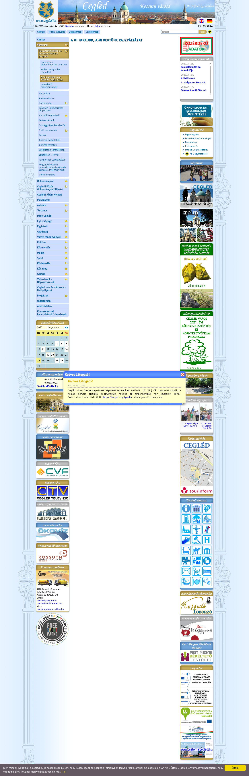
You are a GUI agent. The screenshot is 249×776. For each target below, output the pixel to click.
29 (62, 360)
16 (66, 349)
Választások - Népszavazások (45, 281)
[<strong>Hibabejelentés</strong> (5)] (206, 529)
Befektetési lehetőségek (52, 149)
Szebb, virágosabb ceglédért (50, 70)
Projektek (42, 295)
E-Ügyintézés (191, 146)
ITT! (63, 771)
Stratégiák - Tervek (49, 154)
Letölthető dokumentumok (49, 85)
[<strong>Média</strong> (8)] (186, 560)
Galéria (41, 273)
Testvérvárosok (47, 120)
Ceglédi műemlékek (49, 140)
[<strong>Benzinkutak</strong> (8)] (186, 518)
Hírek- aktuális (57, 31)
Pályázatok (43, 199)
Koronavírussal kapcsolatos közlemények (52, 313)
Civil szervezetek (48, 130)
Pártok (42, 135)
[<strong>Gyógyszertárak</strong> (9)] (196, 529)
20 (52, 354)
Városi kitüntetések (49, 115)
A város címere (47, 98)
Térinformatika (47, 174)
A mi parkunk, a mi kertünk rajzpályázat (52, 78)
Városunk (42, 44)
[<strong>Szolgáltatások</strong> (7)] (206, 581)
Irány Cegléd (44, 215)
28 (57, 360)
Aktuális (41, 205)
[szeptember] (67, 327)
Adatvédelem (44, 306)
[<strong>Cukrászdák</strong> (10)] (206, 518)
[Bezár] (182, 374)
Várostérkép (92, 31)
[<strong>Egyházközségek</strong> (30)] (186, 529)
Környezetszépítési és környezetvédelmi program (50, 53)
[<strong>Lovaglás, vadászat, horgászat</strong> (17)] (196, 550)
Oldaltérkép (75, 31)
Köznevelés (43, 247)
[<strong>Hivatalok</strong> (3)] (186, 539)
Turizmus (42, 210)
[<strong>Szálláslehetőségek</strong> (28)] (206, 571)
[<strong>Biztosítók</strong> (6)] (196, 518)
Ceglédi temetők (48, 145)
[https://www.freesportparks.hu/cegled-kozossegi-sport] (52, 644)
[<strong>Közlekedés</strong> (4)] (186, 550)
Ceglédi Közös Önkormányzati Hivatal (50, 188)
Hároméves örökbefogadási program (54, 63)
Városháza (44, 93)
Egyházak (42, 226)
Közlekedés (43, 263)
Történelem (45, 103)
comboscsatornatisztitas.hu (50, 609)
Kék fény (42, 268)
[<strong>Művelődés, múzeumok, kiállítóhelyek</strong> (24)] (206, 550)
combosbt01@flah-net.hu (49, 603)
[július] (65, 327)
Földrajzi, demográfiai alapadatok (51, 109)
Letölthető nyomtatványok (198, 138)
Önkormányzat (45, 181)
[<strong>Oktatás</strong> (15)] (196, 560)
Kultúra (41, 242)
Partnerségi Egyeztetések (52, 159)
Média (40, 252)
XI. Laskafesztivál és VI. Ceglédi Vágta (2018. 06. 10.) (209, 425)
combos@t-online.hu (47, 600)
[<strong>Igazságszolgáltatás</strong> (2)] (196, 539)
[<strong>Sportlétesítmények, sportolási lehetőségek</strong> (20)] (196, 571)
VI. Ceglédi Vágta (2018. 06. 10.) (190, 424)
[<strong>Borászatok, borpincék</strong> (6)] (206, 508)
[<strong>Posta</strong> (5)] (186, 571)
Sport (40, 258)
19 (48, 354)
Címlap (41, 31)
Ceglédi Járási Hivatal (49, 194)
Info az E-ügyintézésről (196, 149)
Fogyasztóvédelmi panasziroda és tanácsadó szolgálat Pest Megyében (52, 167)
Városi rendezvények (49, 236)
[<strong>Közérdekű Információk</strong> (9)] (186, 508)
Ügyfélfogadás (192, 134)
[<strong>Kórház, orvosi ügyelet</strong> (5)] (206, 539)
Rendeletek (191, 142)
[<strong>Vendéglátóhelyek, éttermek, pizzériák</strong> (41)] (196, 581)
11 (43, 349)
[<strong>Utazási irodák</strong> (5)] (186, 581)
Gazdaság (42, 231)
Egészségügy (44, 221)
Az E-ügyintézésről (199, 154)
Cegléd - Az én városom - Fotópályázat (51, 289)
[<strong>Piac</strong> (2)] (206, 560)
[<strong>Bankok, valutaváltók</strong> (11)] (196, 508)
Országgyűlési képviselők (52, 125)
